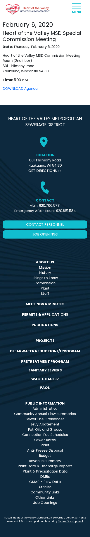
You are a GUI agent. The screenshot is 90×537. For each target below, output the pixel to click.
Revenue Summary (45, 460)
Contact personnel (45, 224)
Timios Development (70, 521)
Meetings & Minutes (45, 304)
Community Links (45, 492)
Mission (45, 267)
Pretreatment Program (45, 361)
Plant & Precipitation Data (45, 471)
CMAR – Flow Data (45, 481)
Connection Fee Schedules (45, 434)
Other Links (45, 497)
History (45, 272)
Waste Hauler (45, 378)
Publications (45, 324)
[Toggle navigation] (76, 6)
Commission (45, 283)
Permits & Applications (45, 314)
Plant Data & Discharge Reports (45, 466)
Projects (45, 340)
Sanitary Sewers (45, 370)
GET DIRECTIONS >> (45, 170)
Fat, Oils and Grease (45, 429)
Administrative (45, 408)
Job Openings (45, 502)
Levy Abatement (45, 424)
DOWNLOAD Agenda (20, 88)
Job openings (45, 234)
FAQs (45, 387)
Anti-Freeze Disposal (45, 450)
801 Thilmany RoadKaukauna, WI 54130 (45, 163)
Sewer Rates (45, 439)
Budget (45, 455)
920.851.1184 (66, 210)
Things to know (45, 277)
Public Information (45, 403)
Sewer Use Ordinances (45, 419)
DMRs (45, 476)
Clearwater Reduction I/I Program (45, 351)
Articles (45, 487)
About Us (45, 262)
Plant (45, 288)
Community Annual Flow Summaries (45, 413)
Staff (45, 293)
